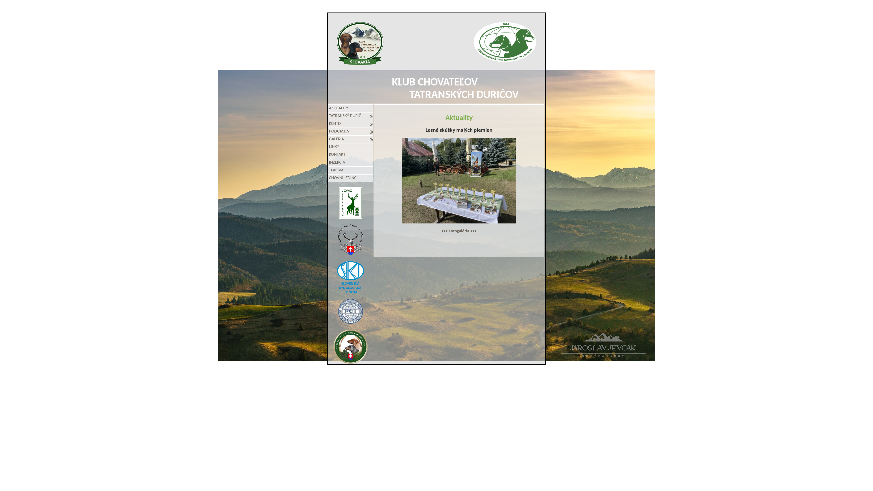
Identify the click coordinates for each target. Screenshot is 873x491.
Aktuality (338, 108)
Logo (360, 43)
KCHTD (336, 124)
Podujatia (340, 131)
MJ (430, 381)
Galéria (337, 139)
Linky (334, 147)
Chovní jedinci (343, 178)
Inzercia (337, 162)
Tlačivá (336, 170)
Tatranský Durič (346, 116)
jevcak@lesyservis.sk (489, 373)
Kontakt (337, 155)
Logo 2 (505, 42)
